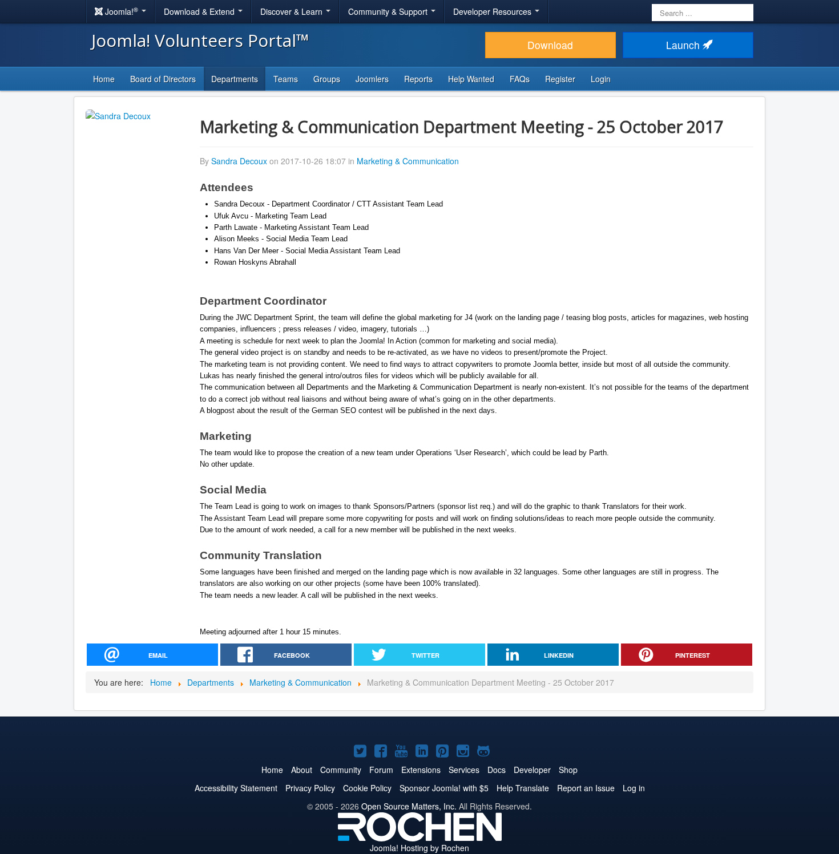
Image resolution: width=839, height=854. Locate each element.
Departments (234, 78)
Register (560, 78)
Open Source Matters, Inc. (409, 806)
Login (601, 78)
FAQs (520, 78)
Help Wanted (471, 78)
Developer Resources (493, 11)
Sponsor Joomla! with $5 (444, 788)
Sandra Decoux (239, 161)
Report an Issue (586, 788)
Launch (684, 45)
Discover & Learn (292, 11)
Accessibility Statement (236, 788)
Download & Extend (200, 11)
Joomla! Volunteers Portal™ (200, 40)
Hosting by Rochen (419, 847)
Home (104, 78)
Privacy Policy (310, 788)
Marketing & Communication (408, 161)
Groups (326, 78)
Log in (634, 788)
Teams (285, 78)
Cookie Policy (367, 788)
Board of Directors (163, 78)
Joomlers (372, 78)
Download (550, 45)
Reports (418, 78)
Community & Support (389, 11)
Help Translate (523, 788)
